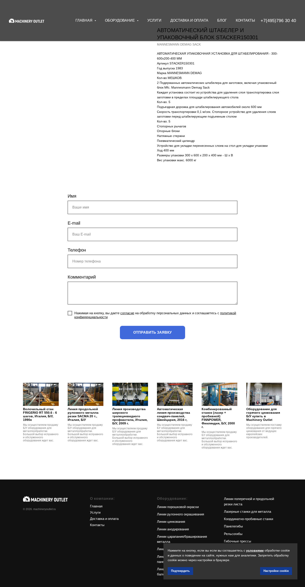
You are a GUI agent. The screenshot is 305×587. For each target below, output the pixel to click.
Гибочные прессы (237, 541)
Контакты (245, 20)
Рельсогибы (233, 534)
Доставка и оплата (189, 20)
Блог (222, 20)
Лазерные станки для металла (247, 511)
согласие (127, 313)
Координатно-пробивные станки (248, 519)
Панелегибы (233, 526)
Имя (72, 196)
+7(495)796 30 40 (278, 20)
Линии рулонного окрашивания (180, 514)
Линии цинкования (171, 521)
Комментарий (82, 277)
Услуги (154, 20)
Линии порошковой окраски (178, 507)
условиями (255, 550)
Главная (96, 506)
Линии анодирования (173, 529)
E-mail (74, 223)
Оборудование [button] (120, 20)
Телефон (77, 250)
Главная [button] (84, 20)
